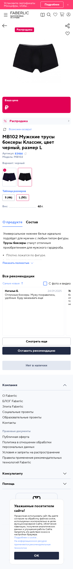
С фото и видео (60, 283)
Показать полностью (16, 263)
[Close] (68, 4)
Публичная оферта (15, 437)
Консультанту (12, 474)
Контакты (9, 423)
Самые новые (11, 283)
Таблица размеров (14, 191)
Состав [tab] (32, 222)
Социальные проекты (17, 412)
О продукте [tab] (12, 222)
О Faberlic (9, 396)
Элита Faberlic (12, 406)
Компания (9, 385)
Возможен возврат (20, 129)
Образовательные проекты (21, 417)
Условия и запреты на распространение (31, 452)
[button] (36, 4)
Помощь (8, 484)
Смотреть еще (36, 341)
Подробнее (52, 4)
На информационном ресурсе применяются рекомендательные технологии (32, 544)
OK (36, 556)
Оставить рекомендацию (36, 351)
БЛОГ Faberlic (12, 401)
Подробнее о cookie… (26, 537)
